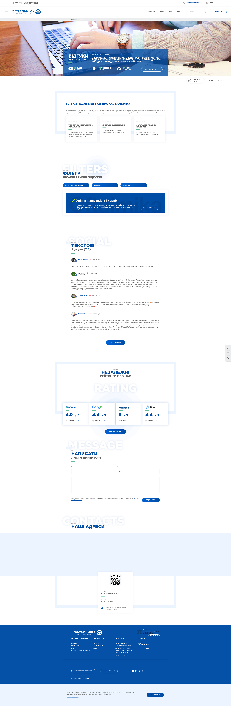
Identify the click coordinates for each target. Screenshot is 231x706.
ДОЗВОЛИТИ (155, 694)
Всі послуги (68, 189)
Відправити (150, 500)
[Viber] (221, 80)
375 (104, 421)
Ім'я (72, 466)
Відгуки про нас (115, 431)
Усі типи (124, 189)
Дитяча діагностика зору (124, 650)
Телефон (119, 466)
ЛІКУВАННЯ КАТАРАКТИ (123, 648)
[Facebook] (209, 80)
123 (131, 421)
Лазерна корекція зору (123, 645)
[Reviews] (76, 261)
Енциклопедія (98, 645)
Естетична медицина (122, 652)
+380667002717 (192, 3)
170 (78, 421)
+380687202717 (191, 6)
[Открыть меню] (6, 12)
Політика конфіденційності (80, 650)
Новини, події (75, 645)
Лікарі (73, 648)
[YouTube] (212, 80)
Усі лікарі (96, 189)
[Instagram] (215, 80)
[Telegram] (218, 80)
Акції (95, 648)
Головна (74, 19)
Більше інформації (73, 697)
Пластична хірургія (122, 655)
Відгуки (96, 643)
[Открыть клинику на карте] (115, 581)
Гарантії (74, 643)
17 (157, 421)
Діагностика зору (121, 643)
